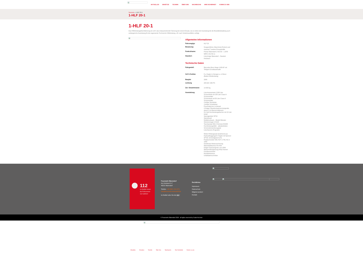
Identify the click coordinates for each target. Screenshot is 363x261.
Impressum (195, 186)
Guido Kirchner (197, 217)
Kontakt (194, 195)
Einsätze (165, 4)
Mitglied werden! (197, 192)
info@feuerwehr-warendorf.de (171, 191)
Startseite (131, 12)
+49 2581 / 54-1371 (173, 189)
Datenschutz (196, 189)
